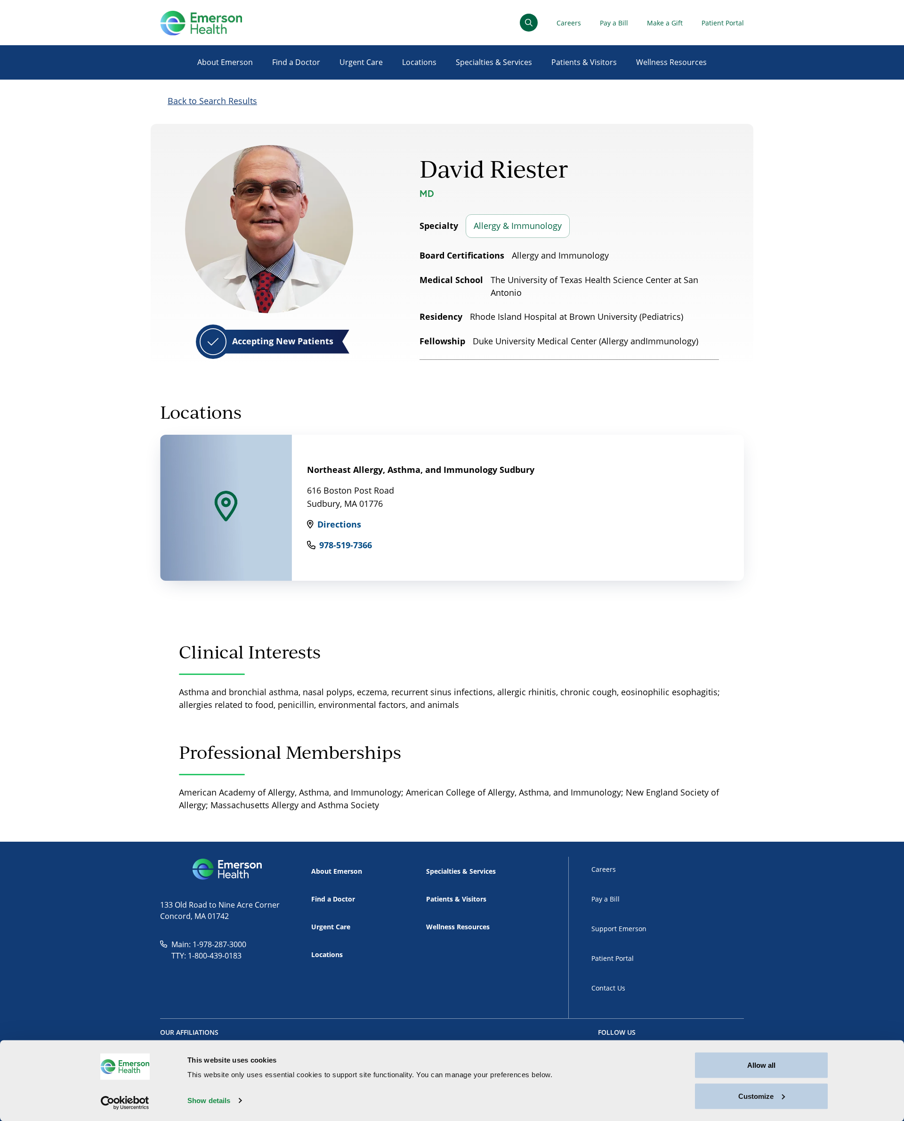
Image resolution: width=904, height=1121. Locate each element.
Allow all (761, 1065)
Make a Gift (665, 22)
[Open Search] (529, 23)
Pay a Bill (614, 22)
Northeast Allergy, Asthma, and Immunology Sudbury (420, 469)
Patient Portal (723, 22)
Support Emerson (618, 928)
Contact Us (608, 987)
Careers (569, 22)
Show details (208, 1101)
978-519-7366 (345, 545)
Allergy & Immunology (518, 225)
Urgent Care (361, 62)
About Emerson (225, 62)
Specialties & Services (494, 62)
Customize (756, 1096)
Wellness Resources (671, 62)
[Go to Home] (201, 22)
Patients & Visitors (584, 62)
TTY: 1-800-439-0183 (206, 955)
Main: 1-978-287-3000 (208, 944)
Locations (419, 62)
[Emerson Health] (228, 869)
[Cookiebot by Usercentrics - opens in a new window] (125, 1103)
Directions (339, 524)
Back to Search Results (212, 100)
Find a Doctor (296, 62)
